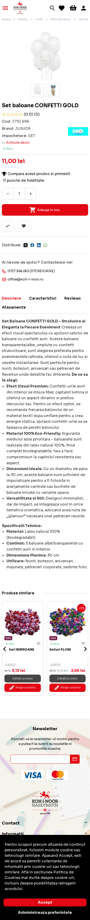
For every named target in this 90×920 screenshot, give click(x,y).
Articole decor (61, 19)
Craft (39, 19)
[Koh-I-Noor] (20, 7)
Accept (45, 902)
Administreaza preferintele (45, 912)
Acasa (6, 19)
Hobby (23, 19)
